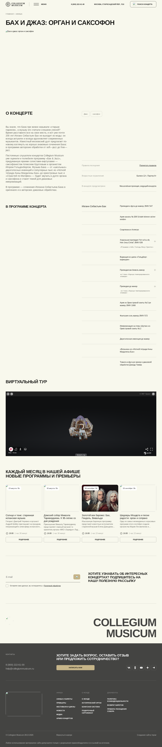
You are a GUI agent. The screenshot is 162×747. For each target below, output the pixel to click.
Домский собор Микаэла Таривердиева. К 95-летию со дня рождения (60, 518)
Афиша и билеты (64, 699)
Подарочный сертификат (88, 712)
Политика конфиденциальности (117, 700)
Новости (60, 710)
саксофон (96, 114)
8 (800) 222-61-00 (78, 4)
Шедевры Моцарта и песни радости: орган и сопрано (134, 517)
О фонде (86, 699)
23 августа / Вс (14, 488)
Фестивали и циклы (65, 707)
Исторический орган (92, 703)
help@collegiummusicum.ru (20, 668)
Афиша (19, 14)
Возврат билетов (115, 705)
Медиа (59, 714)
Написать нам (75, 668)
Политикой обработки (52, 586)
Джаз (86, 114)
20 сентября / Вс (129, 488)
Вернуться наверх (64, 735)
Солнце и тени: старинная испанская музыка (20, 517)
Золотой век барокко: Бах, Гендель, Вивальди (96, 517)
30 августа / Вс (52, 488)
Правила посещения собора (117, 710)
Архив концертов (64, 718)
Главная (10, 14)
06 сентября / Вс (91, 488)
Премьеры (61, 703)
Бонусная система (91, 707)
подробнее (24, 539)
